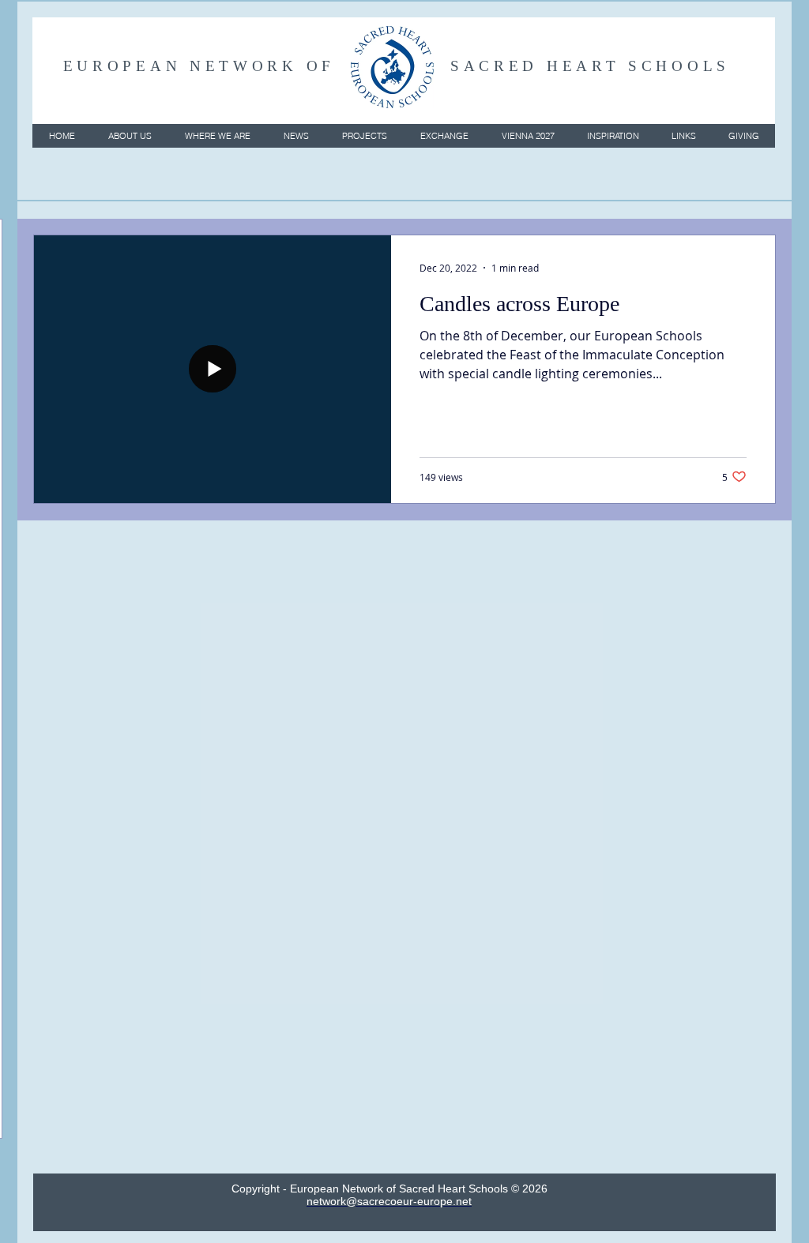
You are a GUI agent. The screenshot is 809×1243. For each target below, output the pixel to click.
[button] (129, 136)
